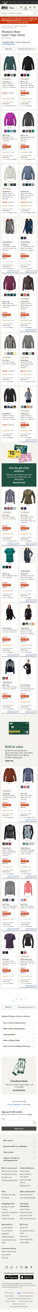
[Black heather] (23, 131)
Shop (11, 8)
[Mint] (29, 353)
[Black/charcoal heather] (3, 843)
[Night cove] (28, 75)
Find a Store (6, 1255)
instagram (6, 1267)
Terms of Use (9, 1293)
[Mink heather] (22, 295)
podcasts (31, 1267)
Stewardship (24, 1242)
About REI (23, 1228)
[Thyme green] (28, 787)
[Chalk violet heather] (11, 75)
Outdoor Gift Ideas (9, 1195)
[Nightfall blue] (23, 184)
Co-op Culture (7, 1231)
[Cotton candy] (5, 353)
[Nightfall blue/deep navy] (8, 407)
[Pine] (13, 900)
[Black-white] (5, 407)
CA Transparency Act (26, 1301)
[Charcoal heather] (11, 184)
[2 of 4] (9, 72)
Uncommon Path (26, 1215)
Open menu (35, 7)
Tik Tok (11, 1267)
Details (30, 1114)
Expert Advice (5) (23, 42)
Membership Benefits (10, 1180)
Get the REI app (19, 1090)
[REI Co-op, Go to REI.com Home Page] (4, 7)
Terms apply (18, 479)
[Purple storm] (33, 184)
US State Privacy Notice (25, 1296)
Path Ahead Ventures (27, 1219)
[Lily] (10, 900)
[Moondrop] (3, 952)
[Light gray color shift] (8, 184)
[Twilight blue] (29, 184)
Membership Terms (19, 1304)
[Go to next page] (25, 999)
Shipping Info (25, 1186)
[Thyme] (11, 508)
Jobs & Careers (7, 1228)
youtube (26, 1267)
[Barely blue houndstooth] (33, 843)
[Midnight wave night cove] (8, 295)
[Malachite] (8, 131)
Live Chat (5, 1258)
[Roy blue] (5, 508)
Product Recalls (10, 1301)
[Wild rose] (25, 952)
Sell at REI (5, 1234)
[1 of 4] (8, 72)
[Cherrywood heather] (29, 131)
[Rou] (8, 508)
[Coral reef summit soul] (6, 843)
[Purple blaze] (5, 131)
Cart (30, 7)
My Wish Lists (7, 1177)
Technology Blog (26, 1239)
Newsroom (24, 1236)
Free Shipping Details (28, 1198)
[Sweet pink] (25, 787)
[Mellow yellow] (14, 353)
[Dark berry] (33, 353)
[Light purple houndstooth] (29, 843)
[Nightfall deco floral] (22, 407)
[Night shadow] (22, 238)
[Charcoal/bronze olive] (14, 407)
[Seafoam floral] (26, 843)
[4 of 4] (11, 72)
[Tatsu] (22, 508)
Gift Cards (5, 1198)
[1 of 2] (27, 234)
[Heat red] (6, 678)
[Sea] (22, 900)
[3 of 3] (29, 291)
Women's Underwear (20, 26)
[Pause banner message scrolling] (35, 18)
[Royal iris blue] (6, 900)
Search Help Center (9, 1251)
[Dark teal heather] (14, 75)
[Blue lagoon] (8, 353)
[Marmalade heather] (28, 407)
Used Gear (5, 1215)
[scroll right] (17, 75)
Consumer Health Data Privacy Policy (19, 1298)
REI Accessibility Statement (19, 1306)
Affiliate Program (8, 1237)
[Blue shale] (11, 131)
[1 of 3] (27, 291)
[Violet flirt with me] (31, 407)
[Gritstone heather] (23, 353)
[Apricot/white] (33, 624)
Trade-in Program (8, 1219)
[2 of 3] (28, 291)
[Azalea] (25, 508)
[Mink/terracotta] (26, 624)
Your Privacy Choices (26, 1293)
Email (3, 1119)
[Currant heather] (10, 843)
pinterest (21, 1267)
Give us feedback (13, 1104)
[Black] (8, 75)
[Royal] (3, 678)
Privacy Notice (9, 1296)
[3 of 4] (10, 72)
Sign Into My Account (10, 1171)
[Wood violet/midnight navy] (25, 75)
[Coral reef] (25, 295)
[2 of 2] (28, 234)
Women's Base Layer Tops (9, 27)
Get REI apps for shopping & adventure (19, 1273)
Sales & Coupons (26, 1195)
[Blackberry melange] (25, 238)
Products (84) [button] (8, 42)
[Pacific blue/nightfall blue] (29, 624)
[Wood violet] (10, 567)
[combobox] (19, 13)
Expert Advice (25, 1209)
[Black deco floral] (28, 295)
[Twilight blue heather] (5, 75)
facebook (16, 1267)
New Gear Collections (10, 1212)
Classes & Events (26, 1212)
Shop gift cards (19, 482)
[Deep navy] (14, 184)
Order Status (24, 1171)
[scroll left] (3, 75)
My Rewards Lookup (9, 1174)
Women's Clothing (7, 26)
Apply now (9, 761)
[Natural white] (3, 900)
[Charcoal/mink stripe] (23, 624)
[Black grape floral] (23, 843)
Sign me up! (18, 1128)
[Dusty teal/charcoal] (11, 407)
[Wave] (14, 508)
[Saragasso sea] (14, 131)
